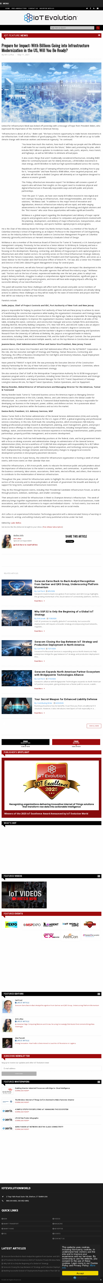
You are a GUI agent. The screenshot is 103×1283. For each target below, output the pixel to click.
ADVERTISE (58, 1229)
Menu (6, 3)
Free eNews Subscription (52, 527)
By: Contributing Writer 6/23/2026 (48, 703)
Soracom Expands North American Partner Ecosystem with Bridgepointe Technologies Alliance (67, 673)
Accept (80, 1273)
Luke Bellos (16, 523)
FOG (5, 1234)
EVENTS (57, 1234)
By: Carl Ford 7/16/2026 (45, 679)
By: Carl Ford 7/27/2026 (45, 649)
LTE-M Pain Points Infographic (26, 1118)
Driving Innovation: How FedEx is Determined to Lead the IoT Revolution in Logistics (45, 1043)
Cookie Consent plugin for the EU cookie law (80, 1277)
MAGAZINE (58, 1224)
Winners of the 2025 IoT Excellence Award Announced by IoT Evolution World (46, 813)
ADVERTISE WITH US (47, 8)
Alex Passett (20, 1038)
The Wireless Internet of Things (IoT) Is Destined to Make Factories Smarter (44, 1100)
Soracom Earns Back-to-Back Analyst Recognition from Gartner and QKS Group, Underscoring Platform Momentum (66, 584)
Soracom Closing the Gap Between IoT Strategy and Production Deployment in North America (66, 643)
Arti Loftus (9, 54)
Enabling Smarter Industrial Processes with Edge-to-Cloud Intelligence (42, 1088)
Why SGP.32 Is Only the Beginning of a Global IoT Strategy (26, 1263)
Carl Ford (18, 1000)
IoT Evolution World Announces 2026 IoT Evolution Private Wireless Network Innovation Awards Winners (44, 1260)
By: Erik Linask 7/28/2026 (45, 618)
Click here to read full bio (26, 545)
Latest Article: (23, 1003)
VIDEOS (57, 1219)
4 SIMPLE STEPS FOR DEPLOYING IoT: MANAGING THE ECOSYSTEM (41, 1109)
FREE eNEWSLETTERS (19, 8)
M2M (5, 1219)
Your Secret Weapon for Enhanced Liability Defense (65, 699)
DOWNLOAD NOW (21, 1091)
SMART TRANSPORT (11, 1224)
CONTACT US (33, 8)
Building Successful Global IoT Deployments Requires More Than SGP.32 (32, 1271)
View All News (94, 726)
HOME (7, 8)
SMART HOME (8, 1229)
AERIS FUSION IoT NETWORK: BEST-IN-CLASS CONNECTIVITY (39, 1127)
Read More (38, 601)
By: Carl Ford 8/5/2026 (44, 591)
